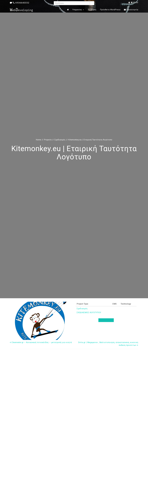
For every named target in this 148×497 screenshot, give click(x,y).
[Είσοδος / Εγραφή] (129, 2)
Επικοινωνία (132, 10)
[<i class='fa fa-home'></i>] (68, 10)
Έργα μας (92, 10)
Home (38, 140)
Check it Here (105, 320)
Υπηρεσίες (77, 10)
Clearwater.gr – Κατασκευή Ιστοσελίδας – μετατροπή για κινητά (41, 342)
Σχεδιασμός (60, 140)
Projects (48, 140)
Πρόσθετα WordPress (110, 10)
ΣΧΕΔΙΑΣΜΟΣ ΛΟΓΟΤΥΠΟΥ (89, 312)
